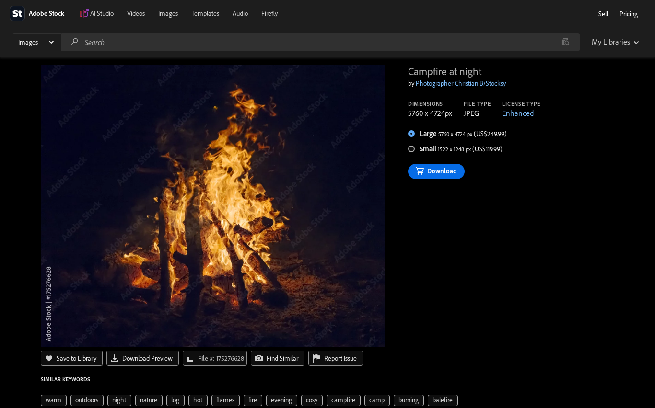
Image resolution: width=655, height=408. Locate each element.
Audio (240, 13)
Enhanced (518, 113)
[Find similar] (566, 42)
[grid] (249, 399)
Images (168, 13)
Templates (205, 13)
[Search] (75, 42)
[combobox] (320, 42)
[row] (54, 400)
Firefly (269, 13)
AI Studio (102, 13)
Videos (136, 13)
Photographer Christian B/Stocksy (461, 83)
